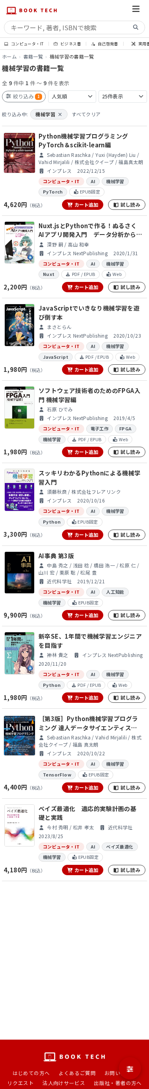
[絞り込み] (130, 1068)
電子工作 (100, 428)
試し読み (129, 204)
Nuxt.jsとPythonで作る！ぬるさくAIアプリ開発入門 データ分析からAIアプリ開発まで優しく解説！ (90, 230)
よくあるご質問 (77, 1073)
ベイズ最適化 (119, 846)
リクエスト (20, 1083)
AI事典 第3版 (56, 555)
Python (51, 521)
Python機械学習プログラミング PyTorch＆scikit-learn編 (83, 140)
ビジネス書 (70, 44)
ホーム (9, 56)
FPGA (125, 428)
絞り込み (26, 96)
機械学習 (48, 114)
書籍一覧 (33, 56)
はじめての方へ (31, 1073)
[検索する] (136, 28)
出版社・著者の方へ (118, 1083)
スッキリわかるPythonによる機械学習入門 (89, 477)
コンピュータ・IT (27, 44)
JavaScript (55, 357)
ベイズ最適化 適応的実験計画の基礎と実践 (87, 813)
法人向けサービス (64, 1083)
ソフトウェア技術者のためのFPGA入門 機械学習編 (89, 395)
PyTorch (53, 191)
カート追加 (85, 204)
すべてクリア (86, 114)
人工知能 (115, 591)
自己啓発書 (107, 44)
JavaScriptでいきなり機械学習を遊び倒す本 (89, 312)
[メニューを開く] (136, 10)
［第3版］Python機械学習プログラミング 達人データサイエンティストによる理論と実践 (88, 723)
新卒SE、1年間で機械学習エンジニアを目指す (90, 640)
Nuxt (49, 274)
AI (93, 181)
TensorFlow (57, 774)
